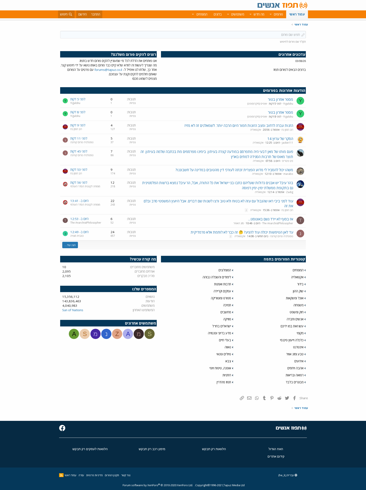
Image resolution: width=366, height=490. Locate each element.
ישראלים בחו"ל (221, 326)
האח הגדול (276, 449)
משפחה (299, 305)
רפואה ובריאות (295, 375)
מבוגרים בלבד (295, 382)
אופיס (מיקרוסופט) (257, 103)
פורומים (278, 14)
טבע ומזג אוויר (295, 354)
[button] (270, 14)
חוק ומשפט (297, 312)
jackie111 (287, 142)
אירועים (299, 361)
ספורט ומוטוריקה (221, 298)
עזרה (81, 475)
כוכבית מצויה (77, 236)
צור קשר (125, 475)
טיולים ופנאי (223, 354)
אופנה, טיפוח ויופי (220, 368)
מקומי (300, 333)
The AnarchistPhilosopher (277, 223)
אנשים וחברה (295, 319)
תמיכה (227, 305)
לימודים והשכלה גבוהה (217, 277)
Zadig (289, 192)
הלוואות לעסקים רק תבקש (90, 449)
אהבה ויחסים (295, 368)
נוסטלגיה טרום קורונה (81, 142)
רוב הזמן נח (287, 130)
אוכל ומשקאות (295, 298)
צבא (228, 361)
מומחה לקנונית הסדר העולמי (85, 186)
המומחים (298, 270)
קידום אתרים (276, 456)
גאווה (228, 347)
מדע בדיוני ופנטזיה (219, 333)
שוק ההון (298, 291)
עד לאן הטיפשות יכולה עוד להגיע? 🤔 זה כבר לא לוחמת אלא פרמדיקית (242, 232)
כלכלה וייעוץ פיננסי (292, 340)
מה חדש (259, 14)
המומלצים (225, 270)
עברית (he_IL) (286, 475)
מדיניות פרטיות (94, 475)
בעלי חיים (225, 340)
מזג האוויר (238, 223)
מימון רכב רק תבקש (152, 449)
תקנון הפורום (112, 475)
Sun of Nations (72, 310)
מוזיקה (227, 319)
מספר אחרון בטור (280, 99)
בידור (300, 284)
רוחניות (227, 375)
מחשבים (225, 312)
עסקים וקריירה (222, 291)
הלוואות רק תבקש (214, 449)
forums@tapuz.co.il (108, 69)
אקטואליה (255, 130)
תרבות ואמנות (222, 284)
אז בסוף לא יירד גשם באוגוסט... (270, 219)
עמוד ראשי (297, 14)
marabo (288, 174)
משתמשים (237, 14)
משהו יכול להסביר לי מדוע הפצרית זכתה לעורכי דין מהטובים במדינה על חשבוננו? (234, 169)
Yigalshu (288, 103)
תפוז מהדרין (224, 382)
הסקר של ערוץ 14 (280, 138)
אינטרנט (298, 347)
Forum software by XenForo (158, 485)
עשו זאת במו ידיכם (292, 326)
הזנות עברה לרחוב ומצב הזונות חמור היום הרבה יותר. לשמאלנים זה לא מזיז (238, 125)
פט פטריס (287, 161)
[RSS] (61, 475)
